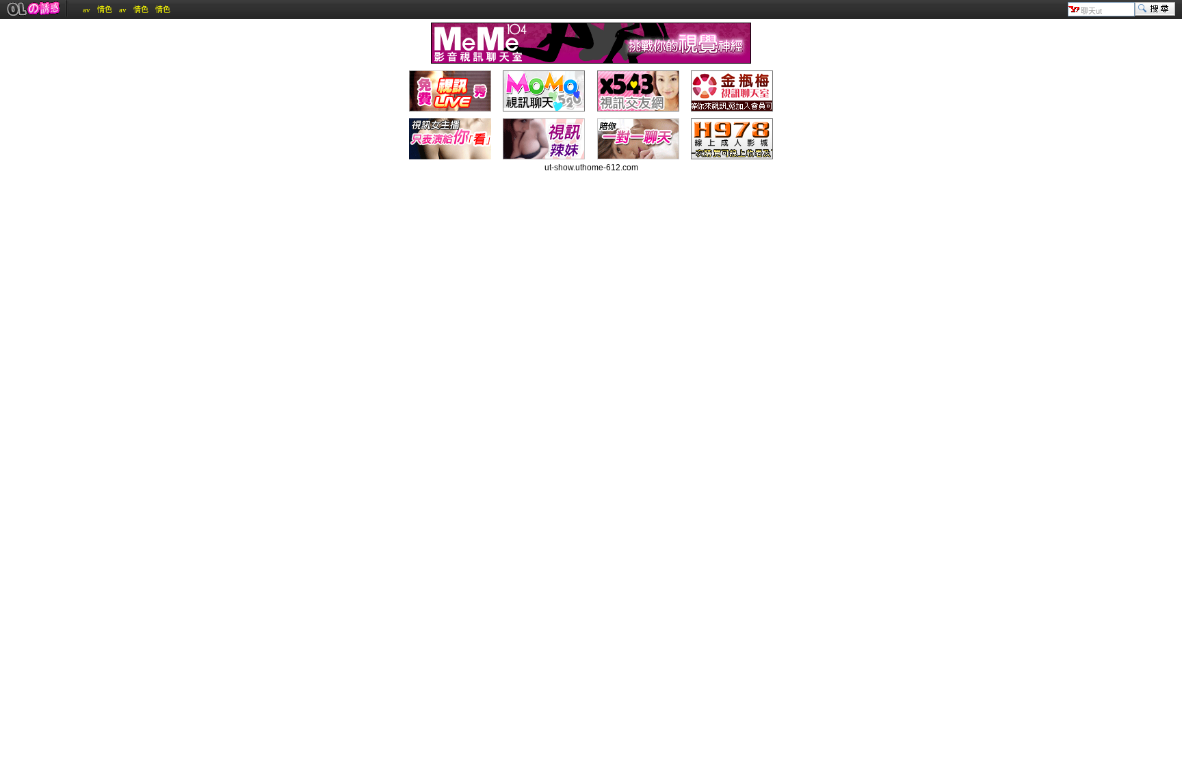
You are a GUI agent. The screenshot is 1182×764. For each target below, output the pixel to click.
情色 (104, 9)
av (86, 9)
